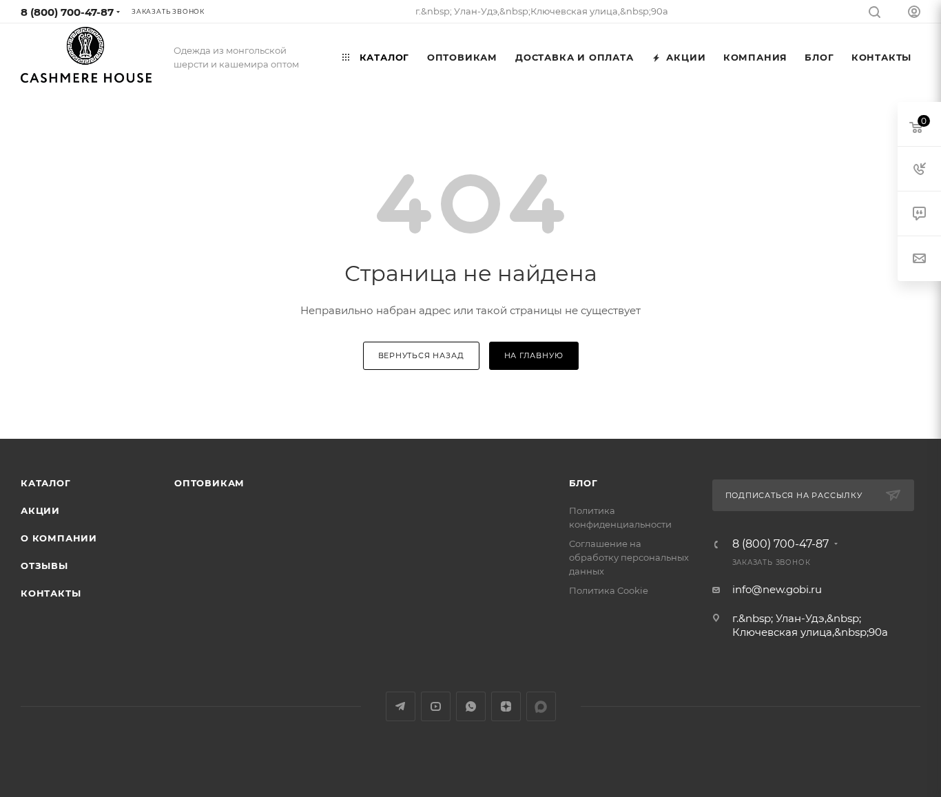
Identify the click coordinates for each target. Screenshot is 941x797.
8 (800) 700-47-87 (67, 12)
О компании (59, 538)
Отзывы (44, 565)
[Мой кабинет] (914, 13)
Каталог (46, 482)
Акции (40, 510)
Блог (583, 482)
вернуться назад (421, 355)
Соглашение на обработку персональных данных (629, 557)
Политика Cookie (608, 590)
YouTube (436, 706)
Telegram (400, 706)
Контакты (51, 593)
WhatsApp (471, 706)
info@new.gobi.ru (777, 589)
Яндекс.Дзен (506, 706)
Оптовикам (209, 482)
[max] (541, 706)
